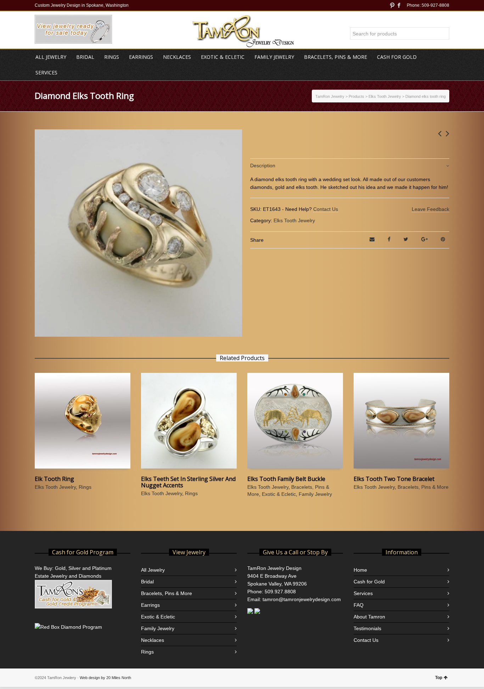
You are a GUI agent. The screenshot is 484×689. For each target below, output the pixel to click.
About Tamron (369, 617)
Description (262, 165)
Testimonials (367, 628)
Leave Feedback (430, 209)
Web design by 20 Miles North (105, 678)
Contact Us (325, 209)
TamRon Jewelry (329, 96)
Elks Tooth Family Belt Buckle (286, 479)
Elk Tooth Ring (54, 479)
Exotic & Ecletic (279, 494)
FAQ (359, 605)
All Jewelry (153, 570)
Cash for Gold (369, 581)
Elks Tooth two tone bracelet (394, 479)
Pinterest (392, 5)
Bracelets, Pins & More (423, 487)
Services (363, 593)
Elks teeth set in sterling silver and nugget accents (188, 482)
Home (360, 570)
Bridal (147, 581)
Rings (85, 487)
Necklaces (152, 640)
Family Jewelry (315, 494)
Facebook (399, 5)
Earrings (150, 605)
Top (438, 677)
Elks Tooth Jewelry (294, 220)
